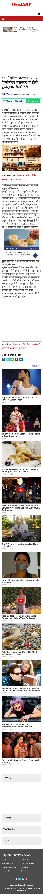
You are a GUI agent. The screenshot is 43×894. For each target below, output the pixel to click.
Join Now (34, 101)
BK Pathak (8, 94)
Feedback (24, 867)
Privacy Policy (6, 871)
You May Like (8, 829)
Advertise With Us (7, 863)
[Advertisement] (21, 54)
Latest (6, 841)
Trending (7, 777)
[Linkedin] (23, 879)
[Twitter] (19, 879)
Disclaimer (24, 871)
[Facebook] (16, 879)
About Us (5, 859)
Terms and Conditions (9, 867)
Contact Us (24, 859)
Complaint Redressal (28, 863)
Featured (7, 818)
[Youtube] (26, 879)
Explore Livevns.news (16, 855)
